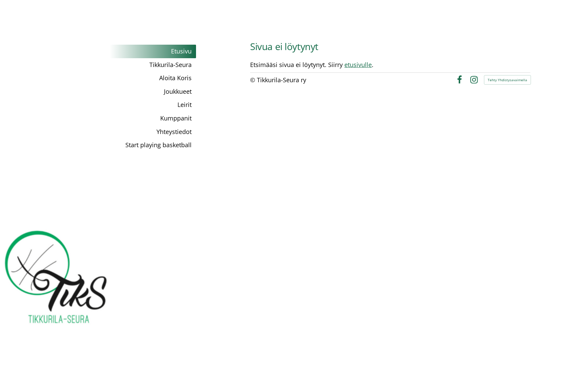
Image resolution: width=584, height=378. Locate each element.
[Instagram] (474, 79)
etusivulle (358, 65)
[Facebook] (459, 79)
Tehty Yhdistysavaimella (507, 79)
